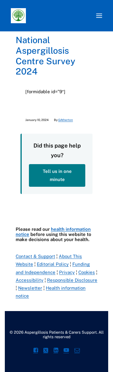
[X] (45, 351)
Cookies (86, 272)
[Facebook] (35, 351)
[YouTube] (66, 351)
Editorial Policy (53, 264)
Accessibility (29, 280)
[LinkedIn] (56, 351)
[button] (99, 15)
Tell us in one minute (57, 175)
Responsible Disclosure (72, 280)
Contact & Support (35, 256)
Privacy (67, 272)
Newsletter (30, 288)
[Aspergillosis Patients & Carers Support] (53, 15)
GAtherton (65, 120)
